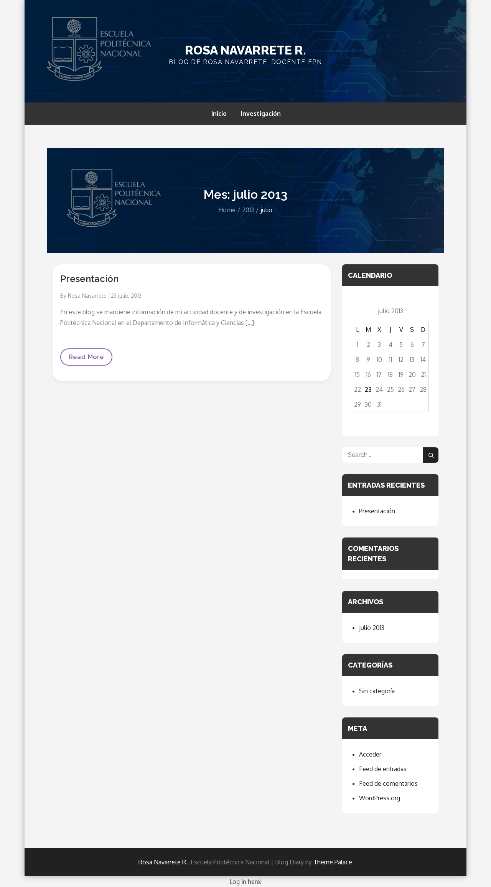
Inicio (219, 113)
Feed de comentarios (388, 783)
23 (368, 389)
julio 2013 (371, 627)
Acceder (370, 754)
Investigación (261, 113)
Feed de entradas (383, 769)
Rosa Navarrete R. (245, 50)
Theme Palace (332, 862)
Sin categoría (377, 691)
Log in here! (245, 881)
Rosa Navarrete (87, 295)
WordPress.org (379, 798)
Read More (90, 357)
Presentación (89, 278)
